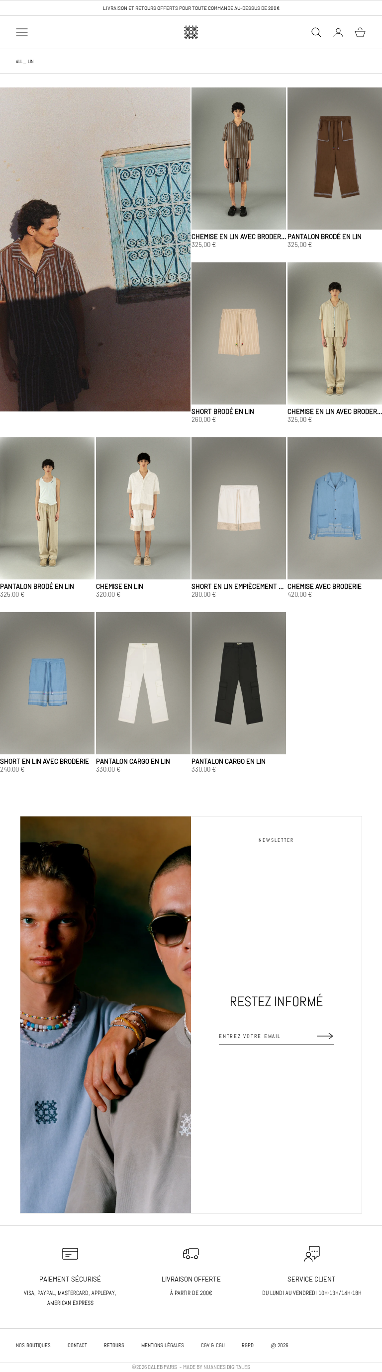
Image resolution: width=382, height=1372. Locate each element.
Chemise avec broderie (324, 586)
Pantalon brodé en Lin (324, 237)
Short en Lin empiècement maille (238, 586)
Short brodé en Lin (222, 411)
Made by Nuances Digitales (216, 1367)
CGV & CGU (213, 1345)
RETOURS (114, 1345)
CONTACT (77, 1345)
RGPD (248, 1345)
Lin (31, 61)
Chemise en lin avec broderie (238, 237)
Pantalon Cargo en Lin (133, 761)
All (19, 61)
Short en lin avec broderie (44, 761)
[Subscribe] (325, 1036)
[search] (316, 32)
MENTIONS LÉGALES (162, 1345)
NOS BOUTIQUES (33, 1345)
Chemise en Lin (119, 586)
